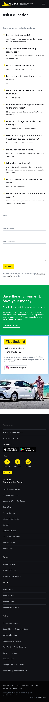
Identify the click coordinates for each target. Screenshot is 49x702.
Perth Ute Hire (8, 595)
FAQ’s (5, 616)
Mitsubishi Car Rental (11, 519)
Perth (5, 582)
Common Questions (10, 623)
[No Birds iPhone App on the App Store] (11, 451)
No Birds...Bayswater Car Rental (13, 480)
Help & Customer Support (13, 432)
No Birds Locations (10, 438)
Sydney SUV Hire (9, 570)
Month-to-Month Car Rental (14, 501)
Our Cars (6, 525)
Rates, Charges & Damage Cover (15, 629)
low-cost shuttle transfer (18, 203)
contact (15, 129)
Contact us (8, 425)
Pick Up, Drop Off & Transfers (14, 647)
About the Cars (8, 659)
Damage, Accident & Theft (13, 665)
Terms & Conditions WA (30, 686)
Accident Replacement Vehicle (15, 671)
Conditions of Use (10, 653)
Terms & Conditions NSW (11, 686)
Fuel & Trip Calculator (11, 537)
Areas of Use (8, 548)
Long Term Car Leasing (11, 489)
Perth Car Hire (8, 590)
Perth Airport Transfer (11, 607)
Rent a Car (7, 507)
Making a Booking (10, 635)
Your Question (9, 241)
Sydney (6, 557)
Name (5, 215)
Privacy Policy (40, 274)
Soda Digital (42, 697)
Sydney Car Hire (9, 564)
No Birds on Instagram (18, 368)
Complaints (7, 688)
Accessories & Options (12, 641)
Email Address (8, 228)
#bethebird (7, 472)
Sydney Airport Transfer (12, 576)
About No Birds (9, 543)
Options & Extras (9, 531)
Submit (8, 266)
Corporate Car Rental (11, 495)
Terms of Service (10, 276)
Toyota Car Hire (9, 513)
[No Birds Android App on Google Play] (28, 451)
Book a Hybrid (11, 325)
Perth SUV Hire (8, 601)
